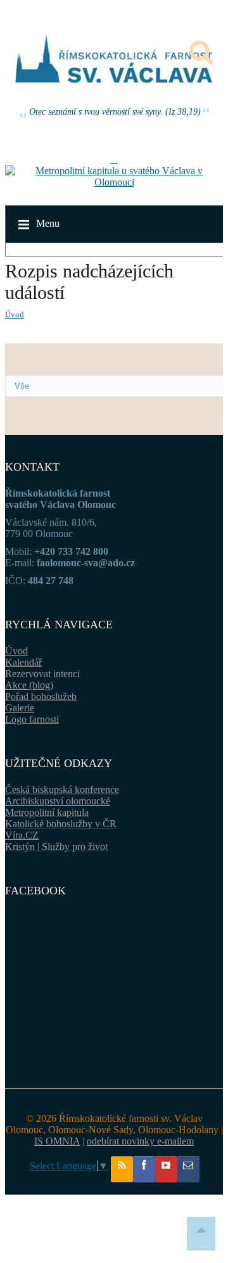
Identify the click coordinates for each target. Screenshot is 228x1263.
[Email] (188, 1169)
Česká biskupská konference (62, 789)
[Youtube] (166, 1169)
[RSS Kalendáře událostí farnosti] (122, 1169)
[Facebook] (144, 1169)
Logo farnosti (32, 719)
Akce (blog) (29, 685)
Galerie (19, 707)
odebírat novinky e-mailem (140, 1141)
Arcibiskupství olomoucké (57, 801)
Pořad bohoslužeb (41, 696)
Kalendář (23, 662)
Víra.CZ (22, 835)
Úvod (14, 314)
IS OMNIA (57, 1141)
